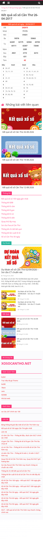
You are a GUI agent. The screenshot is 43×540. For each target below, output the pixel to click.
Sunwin (3, 538)
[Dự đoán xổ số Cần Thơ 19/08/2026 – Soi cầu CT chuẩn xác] (9, 302)
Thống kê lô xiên (8, 218)
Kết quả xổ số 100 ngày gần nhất (14, 199)
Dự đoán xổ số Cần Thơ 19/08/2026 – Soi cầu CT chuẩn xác (29, 304)
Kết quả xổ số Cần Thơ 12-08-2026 (18, 187)
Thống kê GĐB (7, 202)
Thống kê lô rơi (7, 214)
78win (3, 388)
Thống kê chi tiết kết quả (11, 229)
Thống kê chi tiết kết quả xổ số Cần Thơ (15, 471)
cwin (3, 391)
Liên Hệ (4, 432)
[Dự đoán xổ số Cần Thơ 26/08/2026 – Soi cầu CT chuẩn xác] (9, 291)
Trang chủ (4, 8)
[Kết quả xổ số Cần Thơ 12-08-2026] (21, 165)
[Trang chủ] (3, 2)
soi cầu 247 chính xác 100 (10, 411)
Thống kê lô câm (8, 206)
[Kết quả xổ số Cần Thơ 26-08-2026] (21, 109)
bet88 (3, 384)
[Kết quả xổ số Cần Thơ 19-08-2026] (21, 137)
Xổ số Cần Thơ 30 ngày (10, 236)
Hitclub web (5, 398)
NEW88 (4, 395)
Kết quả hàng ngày (15, 8)
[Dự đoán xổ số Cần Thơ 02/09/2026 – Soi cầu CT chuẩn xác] (21, 248)
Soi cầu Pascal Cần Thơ (10, 225)
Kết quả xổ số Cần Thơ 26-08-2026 (18, 132)
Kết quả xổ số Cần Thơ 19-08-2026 (18, 159)
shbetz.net (4, 525)
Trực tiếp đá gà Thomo (9, 380)
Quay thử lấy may (8, 221)
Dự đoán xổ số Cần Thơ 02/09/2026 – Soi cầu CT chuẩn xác (19, 271)
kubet (3, 377)
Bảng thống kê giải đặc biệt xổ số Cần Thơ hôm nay (20, 425)
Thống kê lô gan (7, 210)
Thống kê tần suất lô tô (10, 233)
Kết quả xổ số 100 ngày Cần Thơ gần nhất (16, 428)
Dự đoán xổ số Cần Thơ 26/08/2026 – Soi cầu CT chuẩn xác (29, 293)
